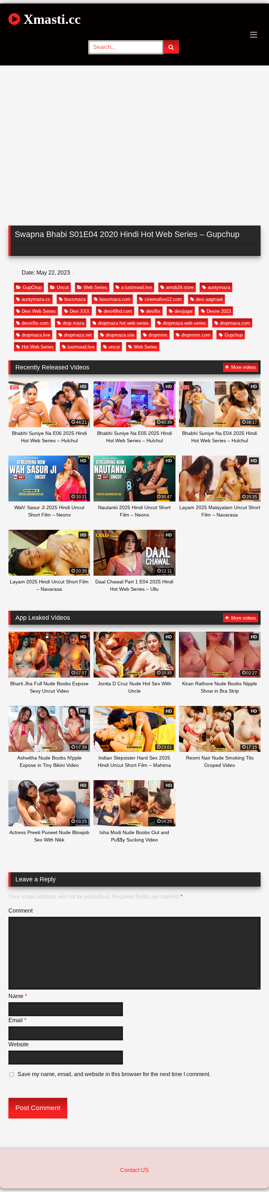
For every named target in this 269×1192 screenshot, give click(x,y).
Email (17, 1020)
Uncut (63, 287)
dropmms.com (196, 335)
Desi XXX (80, 311)
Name (17, 996)
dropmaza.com (235, 323)
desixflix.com (35, 323)
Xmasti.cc (50, 19)
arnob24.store (180, 287)
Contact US (134, 1170)
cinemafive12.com (163, 299)
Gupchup (234, 335)
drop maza (73, 323)
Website (18, 1044)
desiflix (153, 311)
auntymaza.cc (36, 299)
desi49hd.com (118, 311)
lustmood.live (81, 346)
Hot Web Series (38, 346)
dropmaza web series (184, 323)
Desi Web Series (39, 311)
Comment (20, 911)
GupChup (32, 287)
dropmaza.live (36, 335)
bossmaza (74, 299)
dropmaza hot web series (123, 323)
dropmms (158, 335)
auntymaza (219, 287)
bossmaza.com (115, 299)
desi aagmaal (209, 299)
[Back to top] (247, 1171)
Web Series (95, 287)
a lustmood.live (136, 287)
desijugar (183, 311)
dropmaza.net (78, 335)
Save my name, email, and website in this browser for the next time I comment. (114, 1074)
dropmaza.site (120, 335)
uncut (114, 346)
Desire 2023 (219, 311)
